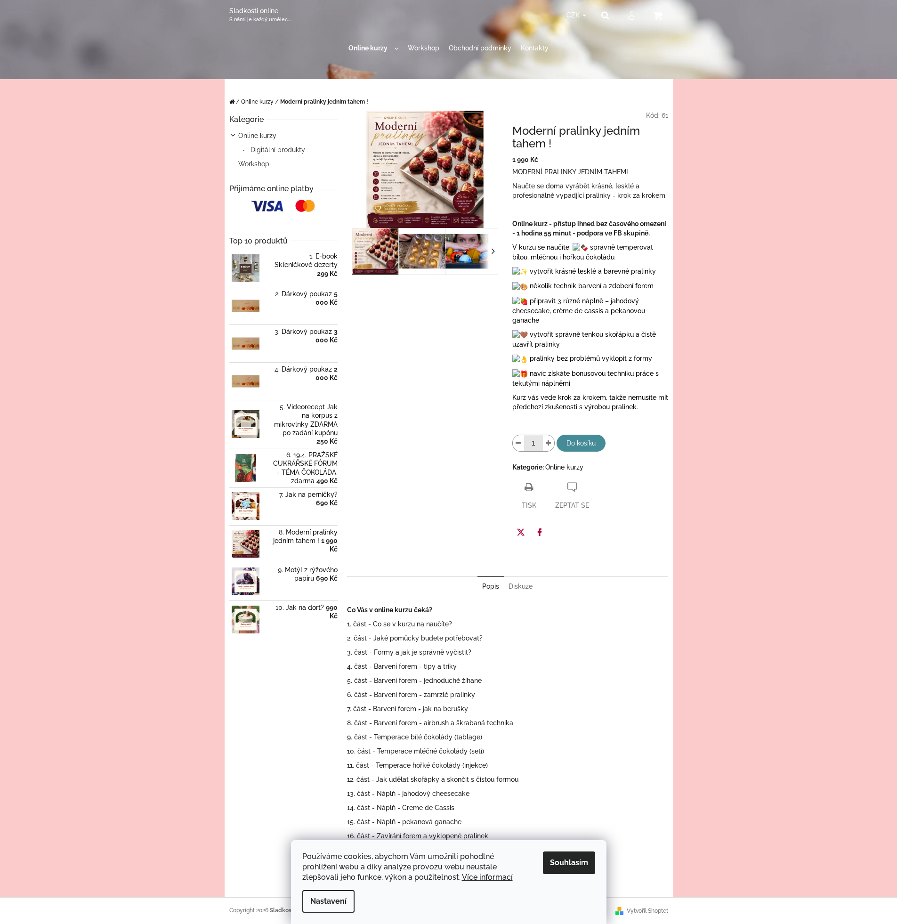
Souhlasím (569, 862)
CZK (574, 15)
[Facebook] (539, 532)
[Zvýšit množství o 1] (548, 443)
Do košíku (581, 443)
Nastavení (328, 901)
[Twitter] (520, 532)
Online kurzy (257, 135)
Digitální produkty (277, 150)
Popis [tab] (490, 586)
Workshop (253, 164)
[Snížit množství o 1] (518, 443)
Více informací (487, 877)
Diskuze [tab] (521, 586)
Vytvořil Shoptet (647, 911)
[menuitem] (373, 48)
